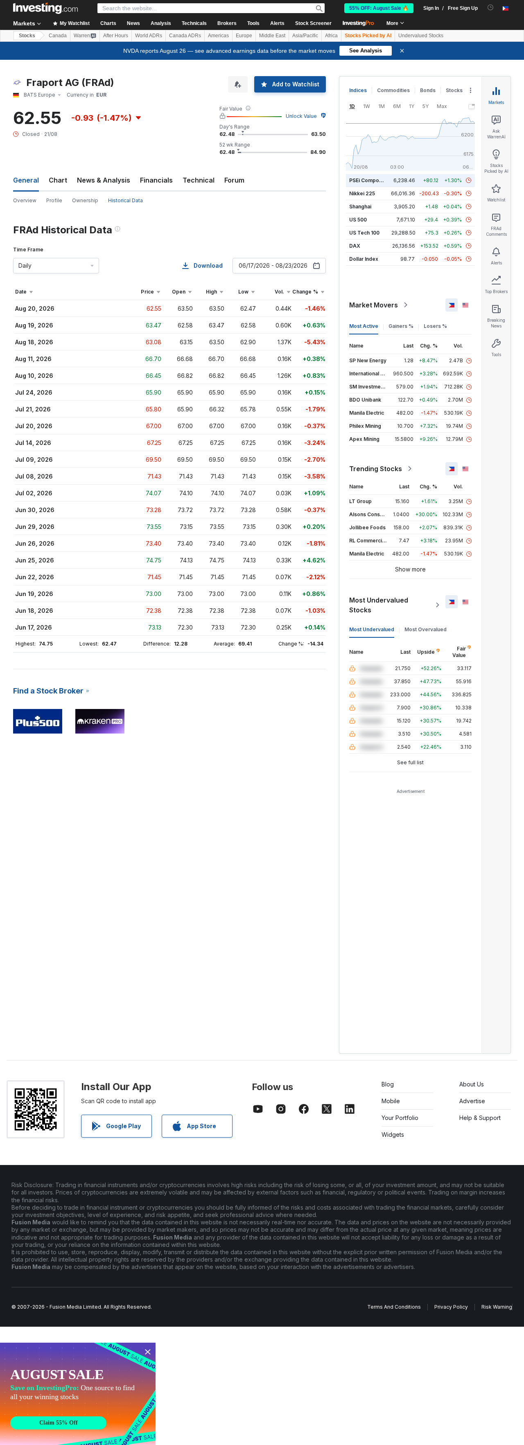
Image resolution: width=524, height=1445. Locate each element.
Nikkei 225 (362, 193)
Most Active (363, 326)
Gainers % (400, 326)
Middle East (272, 35)
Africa (331, 35)
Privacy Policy (451, 1307)
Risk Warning (496, 1307)
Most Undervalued (371, 629)
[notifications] (490, 7)
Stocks (27, 35)
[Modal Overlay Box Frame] (78, 1394)
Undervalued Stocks (420, 35)
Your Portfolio (400, 1117)
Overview (24, 200)
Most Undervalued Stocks (378, 605)
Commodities (393, 90)
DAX (354, 246)
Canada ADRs (185, 35)
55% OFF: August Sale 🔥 (379, 8)
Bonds (428, 90)
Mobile (391, 1100)
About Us (471, 1084)
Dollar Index (363, 259)
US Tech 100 (364, 233)
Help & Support (480, 1117)
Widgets (393, 1134)
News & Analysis (103, 180)
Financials (156, 180)
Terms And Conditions (394, 1307)
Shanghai (360, 206)
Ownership (85, 200)
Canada (58, 35)
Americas (218, 35)
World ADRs (148, 35)
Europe (244, 35)
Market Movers (373, 305)
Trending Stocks (375, 469)
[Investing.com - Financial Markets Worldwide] (45, 8)
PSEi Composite (368, 180)
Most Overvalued (425, 629)
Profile (54, 200)
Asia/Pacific (305, 35)
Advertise (472, 1100)
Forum (234, 180)
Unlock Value (301, 116)
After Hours (115, 35)
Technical (199, 180)
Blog (388, 1084)
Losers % (435, 326)
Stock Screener (313, 23)
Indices (358, 90)
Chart (58, 180)
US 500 (358, 220)
